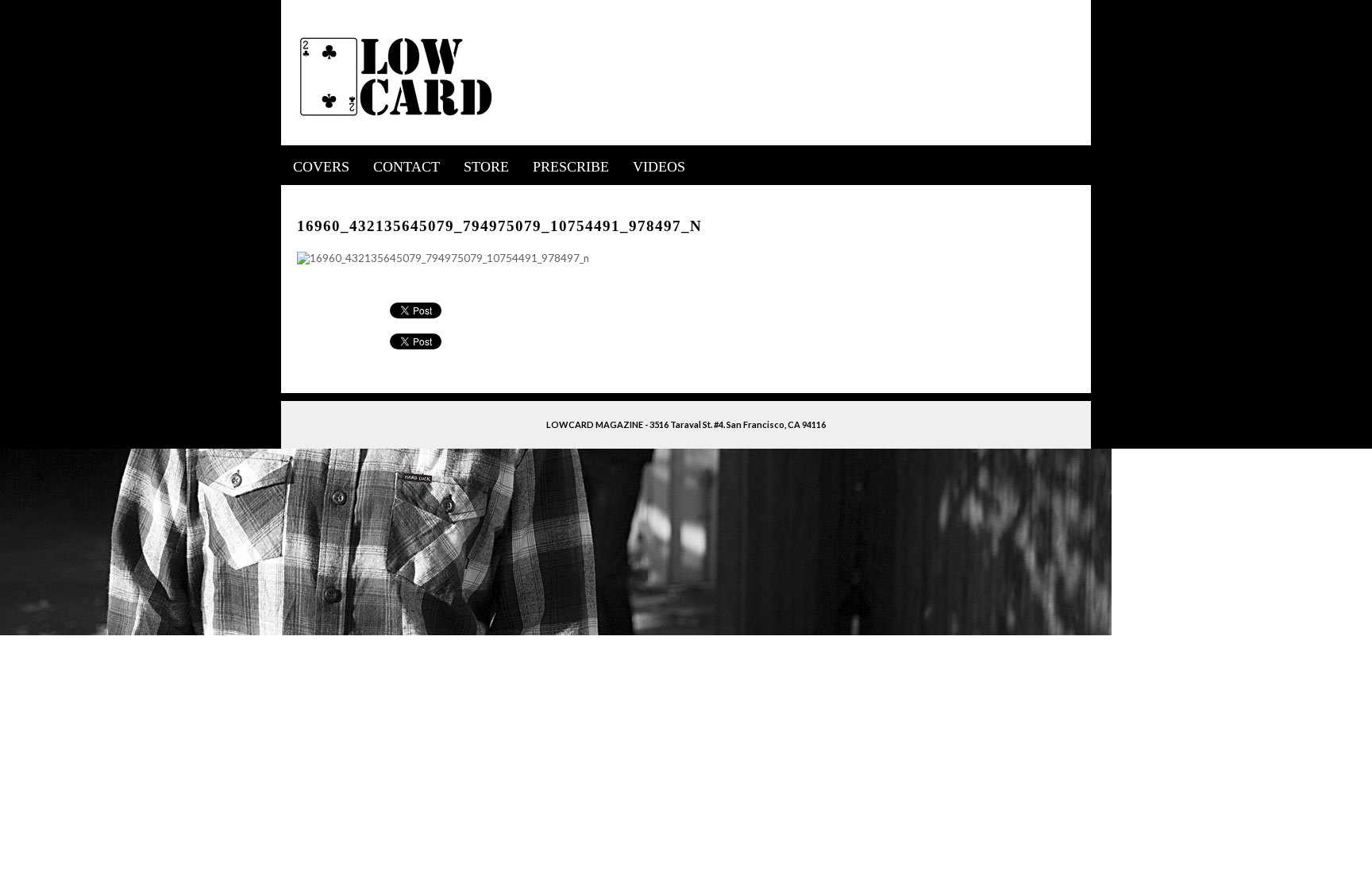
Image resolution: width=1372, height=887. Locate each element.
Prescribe (571, 167)
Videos (659, 167)
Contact (406, 167)
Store (486, 167)
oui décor (303, 195)
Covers (321, 167)
